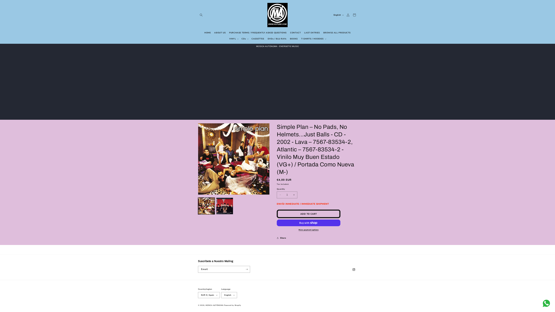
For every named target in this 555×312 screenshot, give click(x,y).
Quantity (281, 189)
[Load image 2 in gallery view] (224, 206)
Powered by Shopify (232, 305)
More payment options (309, 230)
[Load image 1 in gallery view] (206, 206)
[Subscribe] (247, 269)
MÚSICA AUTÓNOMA (215, 305)
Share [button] (283, 238)
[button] (201, 15)
